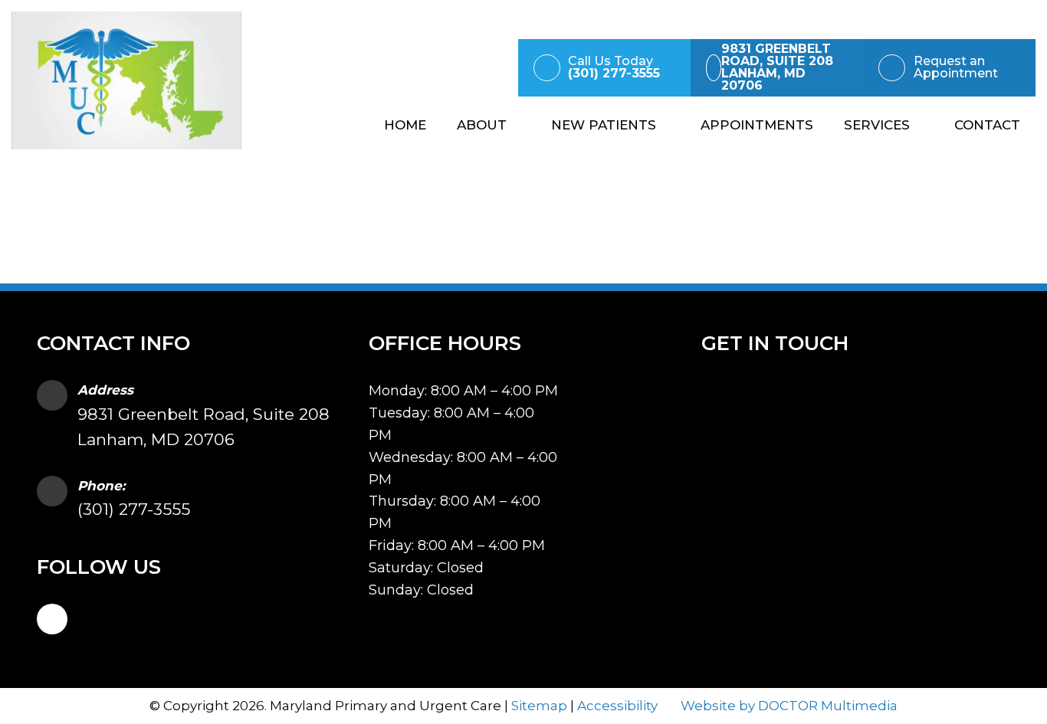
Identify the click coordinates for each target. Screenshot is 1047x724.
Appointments (757, 125)
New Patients (603, 125)
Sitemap (539, 705)
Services (877, 125)
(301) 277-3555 (133, 509)
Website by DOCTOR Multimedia (789, 705)
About (482, 125)
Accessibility (617, 705)
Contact (987, 125)
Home (405, 125)
